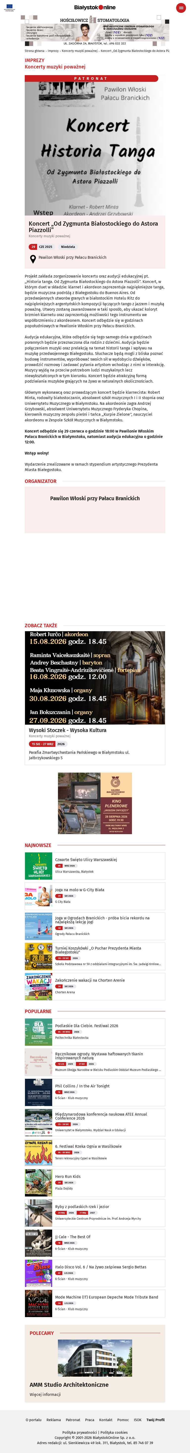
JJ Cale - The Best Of (72, 1237)
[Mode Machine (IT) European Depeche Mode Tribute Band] (38, 1303)
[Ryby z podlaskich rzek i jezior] (38, 1213)
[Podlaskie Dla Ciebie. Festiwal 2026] (38, 1032)
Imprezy (53, 51)
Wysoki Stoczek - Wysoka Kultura (67, 730)
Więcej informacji (45, 1394)
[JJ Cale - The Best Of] (38, 1243)
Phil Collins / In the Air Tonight (82, 1086)
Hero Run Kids (67, 1177)
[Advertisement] (95, 578)
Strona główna (35, 51)
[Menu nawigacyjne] (181, 8)
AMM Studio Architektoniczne (69, 1385)
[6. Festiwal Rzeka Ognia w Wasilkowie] (38, 1152)
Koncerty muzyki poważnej (79, 51)
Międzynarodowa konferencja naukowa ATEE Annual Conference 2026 (101, 1116)
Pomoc (123, 1420)
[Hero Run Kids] (38, 1182)
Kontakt (105, 1420)
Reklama (54, 1420)
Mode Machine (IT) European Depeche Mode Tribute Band (106, 1297)
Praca (89, 1420)
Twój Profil (155, 1420)
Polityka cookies (114, 1432)
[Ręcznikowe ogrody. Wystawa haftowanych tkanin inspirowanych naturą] (38, 1062)
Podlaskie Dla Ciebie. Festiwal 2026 (86, 1026)
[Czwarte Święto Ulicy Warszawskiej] (38, 866)
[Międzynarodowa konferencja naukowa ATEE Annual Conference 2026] (38, 1122)
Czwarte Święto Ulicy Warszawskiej (86, 860)
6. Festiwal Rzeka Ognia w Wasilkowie (88, 1147)
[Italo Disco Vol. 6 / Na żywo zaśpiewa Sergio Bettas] (38, 1273)
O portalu (34, 1420)
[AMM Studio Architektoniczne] (95, 1358)
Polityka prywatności (79, 1432)
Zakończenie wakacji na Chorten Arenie (90, 980)
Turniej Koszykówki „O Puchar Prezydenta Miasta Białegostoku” (98, 950)
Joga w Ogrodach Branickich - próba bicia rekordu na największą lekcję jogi (102, 920)
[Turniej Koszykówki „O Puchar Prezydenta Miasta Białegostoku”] (38, 956)
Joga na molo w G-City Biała (79, 890)
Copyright (63, 1437)
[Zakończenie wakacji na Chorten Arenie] (38, 986)
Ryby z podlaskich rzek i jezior (82, 1207)
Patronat (73, 1420)
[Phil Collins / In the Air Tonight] (38, 1092)
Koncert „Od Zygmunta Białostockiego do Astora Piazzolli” (139, 51)
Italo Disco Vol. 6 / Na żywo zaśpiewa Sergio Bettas (100, 1267)
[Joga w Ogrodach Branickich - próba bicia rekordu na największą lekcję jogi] (38, 926)
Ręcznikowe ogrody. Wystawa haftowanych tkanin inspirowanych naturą (99, 1056)
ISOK (138, 1420)
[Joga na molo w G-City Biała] (38, 896)
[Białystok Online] (95, 7)
